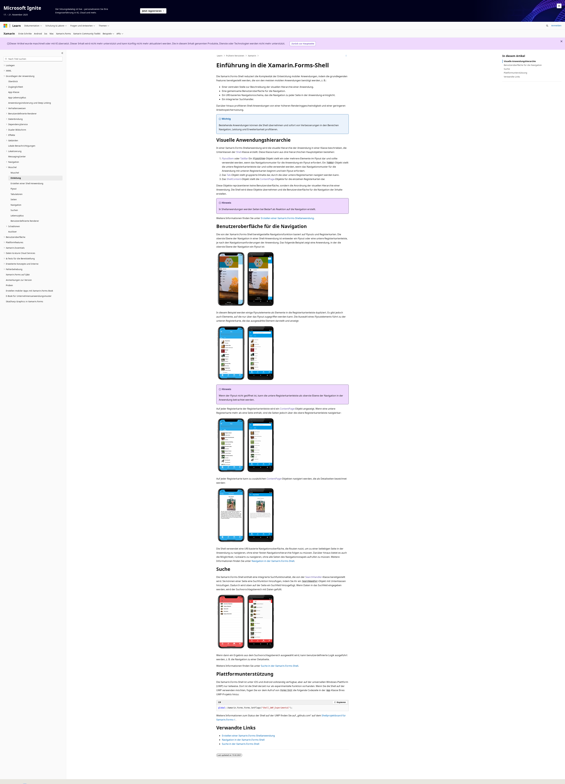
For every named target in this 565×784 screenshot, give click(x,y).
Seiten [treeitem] (14, 199)
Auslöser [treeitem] (12, 231)
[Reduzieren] (62, 53)
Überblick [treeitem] (13, 81)
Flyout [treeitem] (13, 188)
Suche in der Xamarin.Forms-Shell (279, 665)
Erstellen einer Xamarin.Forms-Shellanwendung (287, 218)
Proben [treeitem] (9, 285)
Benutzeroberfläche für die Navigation (523, 65)
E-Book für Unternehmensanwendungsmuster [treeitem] (28, 296)
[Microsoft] (5, 26)
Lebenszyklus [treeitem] (17, 215)
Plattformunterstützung (515, 72)
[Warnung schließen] (559, 6)
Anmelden (556, 25)
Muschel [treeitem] (15, 172)
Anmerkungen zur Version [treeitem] (19, 280)
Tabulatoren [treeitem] (17, 194)
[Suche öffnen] (547, 25)
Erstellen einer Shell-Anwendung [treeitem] (27, 183)
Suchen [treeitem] (14, 210)
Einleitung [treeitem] (16, 178)
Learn (219, 55)
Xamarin (252, 55)
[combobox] (33, 59)
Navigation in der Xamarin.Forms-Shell (273, 561)
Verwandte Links (512, 76)
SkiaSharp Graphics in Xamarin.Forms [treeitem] (24, 301)
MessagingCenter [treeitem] (17, 156)
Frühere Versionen (235, 55)
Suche (507, 68)
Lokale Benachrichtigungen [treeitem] (21, 145)
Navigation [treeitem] (16, 204)
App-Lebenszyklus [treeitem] (17, 97)
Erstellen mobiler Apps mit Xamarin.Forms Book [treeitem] (29, 290)
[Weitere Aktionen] (346, 55)
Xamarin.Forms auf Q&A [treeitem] (18, 274)
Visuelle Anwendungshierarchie (520, 61)
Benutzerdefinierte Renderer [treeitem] (25, 220)
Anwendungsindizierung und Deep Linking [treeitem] (29, 102)
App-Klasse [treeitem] (13, 92)
